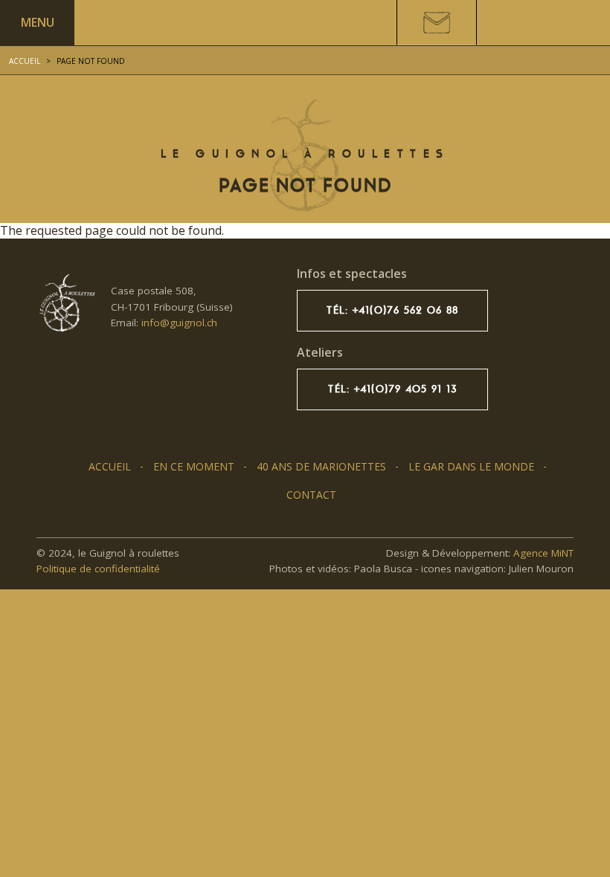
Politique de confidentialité (98, 568)
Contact (311, 495)
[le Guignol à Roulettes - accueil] (66, 303)
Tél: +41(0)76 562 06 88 (392, 310)
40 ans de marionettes (321, 466)
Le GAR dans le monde (471, 466)
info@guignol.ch (179, 322)
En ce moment (193, 466)
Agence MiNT (543, 553)
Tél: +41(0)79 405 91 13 (392, 389)
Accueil (24, 61)
